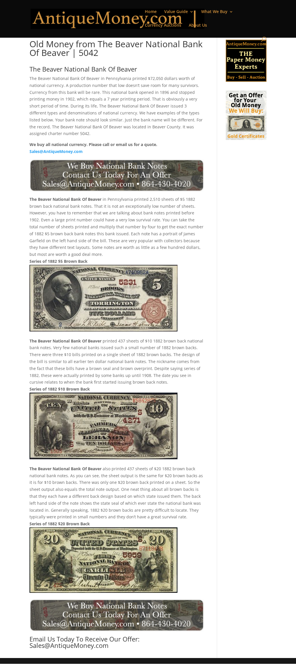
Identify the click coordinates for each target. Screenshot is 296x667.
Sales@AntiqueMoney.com (56, 151)
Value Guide (176, 12)
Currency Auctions (163, 25)
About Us (198, 25)
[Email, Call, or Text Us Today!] (116, 175)
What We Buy (214, 12)
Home (151, 12)
